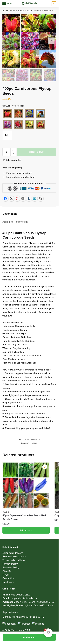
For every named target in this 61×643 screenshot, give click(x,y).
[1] (7, 113)
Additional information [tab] (15, 221)
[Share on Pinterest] (17, 198)
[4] (40, 113)
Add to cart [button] (26, 530)
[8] (40, 124)
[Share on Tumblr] (29, 198)
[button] (13, 150)
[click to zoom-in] (29, 41)
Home (5, 11)
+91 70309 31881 (20, 594)
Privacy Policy (10, 563)
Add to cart (29, 637)
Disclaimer (8, 582)
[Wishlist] (44, 466)
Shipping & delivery (12, 553)
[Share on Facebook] (5, 198)
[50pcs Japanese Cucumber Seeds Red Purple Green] (26, 485)
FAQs (5, 574)
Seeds (29, 11)
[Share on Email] (23, 198)
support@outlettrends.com (24, 598)
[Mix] (7, 135)
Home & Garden (17, 11)
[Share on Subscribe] (35, 198)
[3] (29, 113)
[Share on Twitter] (11, 198)
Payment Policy (10, 567)
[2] (18, 113)
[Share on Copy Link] (40, 198)
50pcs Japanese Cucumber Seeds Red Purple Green (24, 517)
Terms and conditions (13, 560)
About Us (7, 571)
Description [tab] (9, 213)
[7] (29, 124)
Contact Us (8, 578)
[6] (18, 124)
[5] (7, 124)
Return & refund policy (14, 556)
